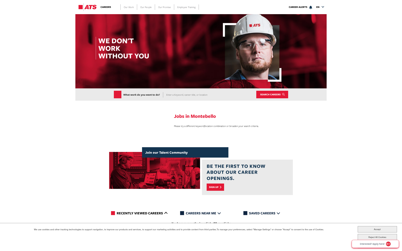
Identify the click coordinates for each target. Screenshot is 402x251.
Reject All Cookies (377, 236)
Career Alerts (298, 7)
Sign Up (214, 187)
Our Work (129, 7)
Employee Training (186, 7)
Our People (146, 7)
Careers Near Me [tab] (201, 213)
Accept (377, 229)
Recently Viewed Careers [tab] (140, 213)
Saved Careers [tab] (262, 213)
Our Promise (164, 7)
